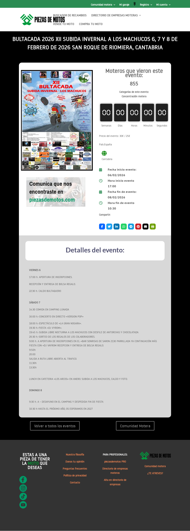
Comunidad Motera (135, 425)
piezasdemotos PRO (115, 461)
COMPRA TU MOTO (91, 24)
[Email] (145, 226)
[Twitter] (109, 226)
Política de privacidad (74, 475)
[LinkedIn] (116, 226)
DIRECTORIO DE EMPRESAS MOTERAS (114, 15)
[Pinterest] (138, 226)
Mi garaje (124, 4)
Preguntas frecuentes (75, 468)
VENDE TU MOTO (63, 24)
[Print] (153, 226)
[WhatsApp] (124, 226)
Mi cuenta (161, 4)
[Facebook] (102, 226)
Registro (144, 4)
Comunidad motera (101, 4)
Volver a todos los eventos (55, 425)
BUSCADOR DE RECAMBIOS (69, 15)
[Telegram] (131, 226)
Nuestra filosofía (75, 454)
